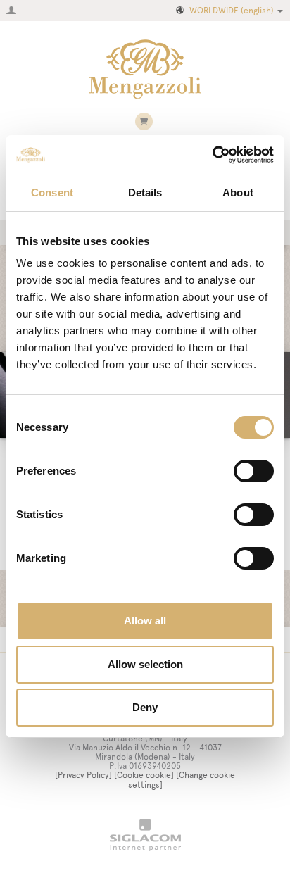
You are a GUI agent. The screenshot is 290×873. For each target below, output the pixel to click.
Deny (145, 707)
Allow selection (145, 664)
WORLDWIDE (231, 10)
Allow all (145, 621)
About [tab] (237, 193)
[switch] (254, 471)
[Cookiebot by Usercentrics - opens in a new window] (212, 155)
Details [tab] (145, 193)
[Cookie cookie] (144, 775)
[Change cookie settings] (182, 779)
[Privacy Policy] (83, 775)
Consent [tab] (52, 193)
